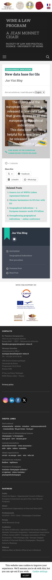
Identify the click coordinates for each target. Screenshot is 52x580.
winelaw (25, 426)
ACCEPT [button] (26, 575)
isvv (13, 438)
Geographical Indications (18, 69)
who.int (31, 455)
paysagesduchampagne (11, 475)
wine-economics (24, 446)
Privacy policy (7, 384)
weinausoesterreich (38, 426)
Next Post (13, 273)
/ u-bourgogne (17, 436)
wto (24, 455)
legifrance (14, 462)
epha (9, 448)
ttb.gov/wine (20, 429)
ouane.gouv (21, 438)
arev (19, 455)
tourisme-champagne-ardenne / (15, 469)
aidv (4, 448)
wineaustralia (7, 426)
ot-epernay (6, 472)
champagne (7, 436)
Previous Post (15, 268)
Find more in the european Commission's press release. (22, 151)
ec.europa (12, 455)
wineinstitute (8, 429)
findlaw (5, 462)
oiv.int (4, 455)
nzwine (18, 426)
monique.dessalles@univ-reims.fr (15, 354)
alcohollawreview (9, 446)
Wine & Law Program (18, 23)
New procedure (16, 260)
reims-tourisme (18, 472)
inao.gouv (6, 438)
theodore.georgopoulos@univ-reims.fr (17, 344)
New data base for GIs (22, 74)
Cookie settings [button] (40, 571)
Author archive (14, 239)
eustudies (22, 448)
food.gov (29, 429)
